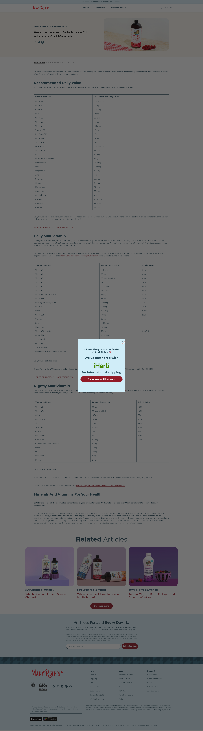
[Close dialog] (122, 342)
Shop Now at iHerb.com (101, 379)
